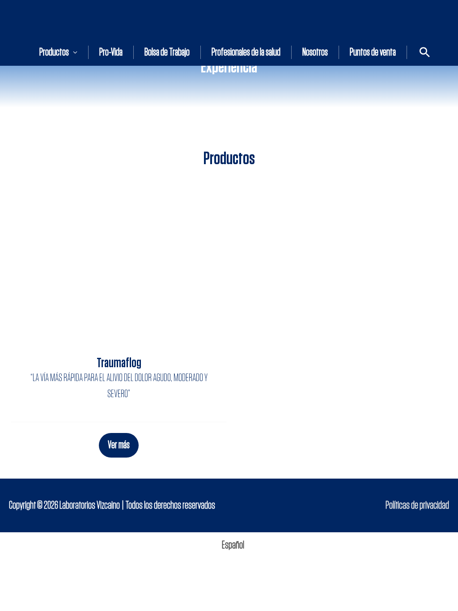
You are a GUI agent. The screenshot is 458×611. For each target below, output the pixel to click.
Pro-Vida (111, 52)
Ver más (119, 445)
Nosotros (315, 52)
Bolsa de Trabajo (167, 52)
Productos (54, 52)
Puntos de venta (373, 52)
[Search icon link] (425, 52)
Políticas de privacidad (417, 505)
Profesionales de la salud (246, 52)
